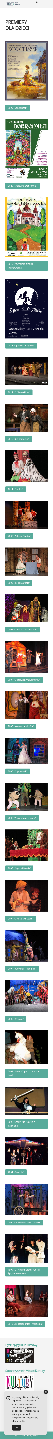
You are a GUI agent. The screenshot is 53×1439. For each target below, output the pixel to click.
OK (16, 1427)
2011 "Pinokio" (15, 489)
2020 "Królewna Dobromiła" (22, 185)
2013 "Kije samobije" (18, 439)
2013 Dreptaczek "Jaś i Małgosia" (25, 1323)
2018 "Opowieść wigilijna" (21, 345)
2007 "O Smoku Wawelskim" (22, 629)
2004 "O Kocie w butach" (20, 918)
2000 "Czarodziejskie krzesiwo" (24, 1222)
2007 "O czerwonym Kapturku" (24, 679)
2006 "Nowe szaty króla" (21, 726)
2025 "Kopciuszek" (17, 107)
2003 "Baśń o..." (16, 1019)
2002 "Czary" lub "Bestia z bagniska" (21, 1123)
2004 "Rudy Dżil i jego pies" (22, 968)
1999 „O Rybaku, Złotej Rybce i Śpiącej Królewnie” (24, 1271)
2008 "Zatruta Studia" (19, 536)
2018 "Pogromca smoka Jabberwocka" (20, 265)
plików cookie (18, 1420)
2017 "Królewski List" (19, 392)
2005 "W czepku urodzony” (22, 818)
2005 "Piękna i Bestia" (19, 868)
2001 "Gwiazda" (16, 1172)
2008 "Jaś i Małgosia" (19, 582)
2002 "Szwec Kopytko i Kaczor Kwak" (23, 1073)
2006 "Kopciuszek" (17, 771)
